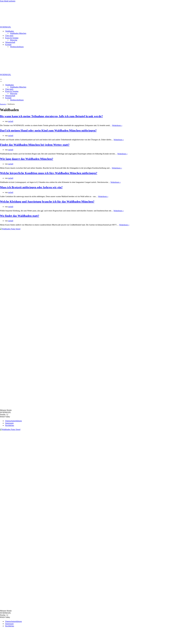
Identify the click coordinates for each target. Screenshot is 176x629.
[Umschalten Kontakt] (42, 98)
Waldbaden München (18, 33)
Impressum (9, 423)
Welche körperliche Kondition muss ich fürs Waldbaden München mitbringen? (48, 173)
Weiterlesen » (117, 125)
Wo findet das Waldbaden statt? (19, 215)
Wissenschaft (10, 42)
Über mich (9, 36)
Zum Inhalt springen (7, 1)
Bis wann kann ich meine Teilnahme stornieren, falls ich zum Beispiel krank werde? (51, 116)
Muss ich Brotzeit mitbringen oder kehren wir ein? (31, 187)
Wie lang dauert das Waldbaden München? (26, 158)
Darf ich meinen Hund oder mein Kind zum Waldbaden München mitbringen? (48, 130)
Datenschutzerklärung (13, 421)
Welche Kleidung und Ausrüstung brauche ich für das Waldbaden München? (47, 201)
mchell (10, 121)
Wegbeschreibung (17, 47)
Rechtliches (9, 425)
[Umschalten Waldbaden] (42, 85)
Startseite (3, 104)
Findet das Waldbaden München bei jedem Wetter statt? (34, 144)
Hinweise (13, 40)
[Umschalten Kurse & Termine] (42, 91)
